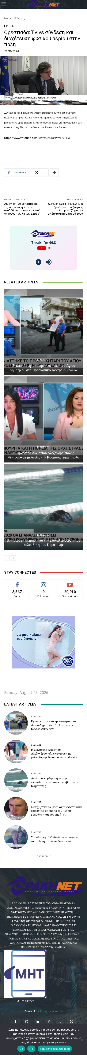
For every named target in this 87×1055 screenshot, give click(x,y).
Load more (42, 856)
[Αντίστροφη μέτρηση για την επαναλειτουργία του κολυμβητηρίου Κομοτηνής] (43, 507)
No (31, 1048)
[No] (82, 1040)
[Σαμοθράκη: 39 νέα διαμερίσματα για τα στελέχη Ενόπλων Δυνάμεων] (16, 837)
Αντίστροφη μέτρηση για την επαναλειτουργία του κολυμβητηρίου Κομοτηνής (43, 542)
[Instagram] (27, 1022)
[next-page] (13, 558)
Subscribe (70, 582)
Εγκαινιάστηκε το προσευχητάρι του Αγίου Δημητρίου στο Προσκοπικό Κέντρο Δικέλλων (43, 367)
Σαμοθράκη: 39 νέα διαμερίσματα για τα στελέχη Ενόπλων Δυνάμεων (55, 839)
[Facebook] (15, 1022)
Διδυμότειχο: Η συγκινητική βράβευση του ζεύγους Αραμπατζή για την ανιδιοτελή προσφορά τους (65, 208)
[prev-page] (7, 558)
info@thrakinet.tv (51, 1011)
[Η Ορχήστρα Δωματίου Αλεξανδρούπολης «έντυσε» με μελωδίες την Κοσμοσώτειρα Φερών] (43, 419)
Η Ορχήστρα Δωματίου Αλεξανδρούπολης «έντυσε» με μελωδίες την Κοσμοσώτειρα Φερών (43, 455)
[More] (54, 172)
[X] (71, 1022)
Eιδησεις (19, 18)
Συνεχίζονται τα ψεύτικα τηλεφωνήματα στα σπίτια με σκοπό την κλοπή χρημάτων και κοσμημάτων (56, 810)
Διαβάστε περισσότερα (55, 1048)
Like (17, 582)
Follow (44, 582)
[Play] (38, 262)
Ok (21, 1048)
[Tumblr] (60, 1022)
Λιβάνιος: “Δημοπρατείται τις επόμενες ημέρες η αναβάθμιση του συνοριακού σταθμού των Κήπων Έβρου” (22, 208)
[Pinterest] (49, 1022)
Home (8, 18)
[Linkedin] (38, 1022)
